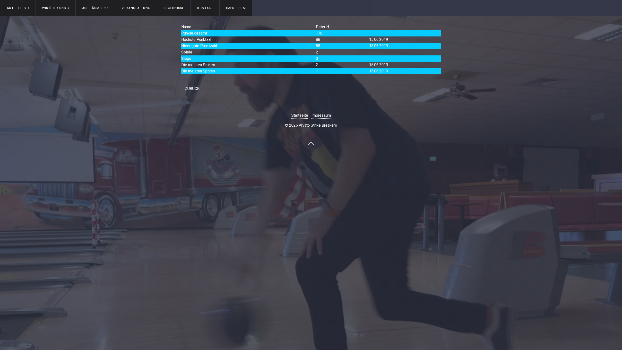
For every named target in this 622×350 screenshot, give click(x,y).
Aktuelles (16, 8)
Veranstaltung (136, 8)
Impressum (236, 8)
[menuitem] (17, 8)
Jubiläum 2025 (95, 8)
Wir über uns (54, 8)
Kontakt (205, 8)
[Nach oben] (311, 143)
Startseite (299, 115)
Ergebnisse (174, 8)
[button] (192, 88)
